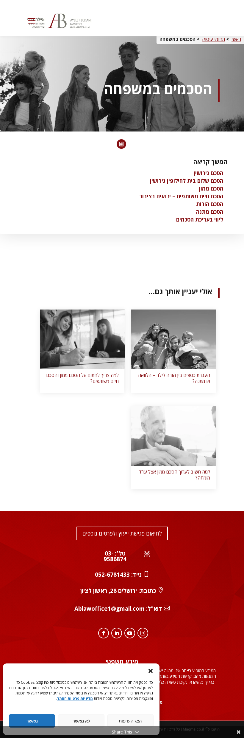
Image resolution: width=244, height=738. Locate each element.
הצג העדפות (130, 721)
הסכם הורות (209, 204)
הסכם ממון (211, 188)
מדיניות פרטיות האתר (75, 698)
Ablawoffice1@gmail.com (109, 608)
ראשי (236, 39)
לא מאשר (81, 721)
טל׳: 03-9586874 (115, 556)
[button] (151, 671)
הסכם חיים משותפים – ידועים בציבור (181, 196)
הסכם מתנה (209, 211)
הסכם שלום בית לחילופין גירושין (186, 180)
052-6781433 (112, 574)
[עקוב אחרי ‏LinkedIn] (116, 633)
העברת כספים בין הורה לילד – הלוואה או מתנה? (174, 378)
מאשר (32, 721)
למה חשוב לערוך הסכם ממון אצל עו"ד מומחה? (174, 474)
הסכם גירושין (208, 173)
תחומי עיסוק (213, 39)
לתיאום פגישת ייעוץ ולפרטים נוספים (122, 533)
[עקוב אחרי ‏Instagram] (142, 633)
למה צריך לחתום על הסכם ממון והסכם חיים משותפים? (82, 378)
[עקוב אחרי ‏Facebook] (103, 633)
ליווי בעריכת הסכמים (199, 219)
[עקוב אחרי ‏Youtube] (129, 633)
